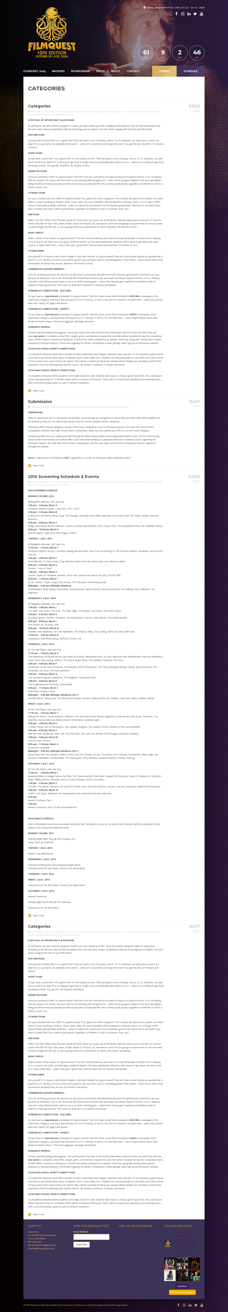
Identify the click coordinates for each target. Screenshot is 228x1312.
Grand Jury (101, 111)
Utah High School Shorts (62, 114)
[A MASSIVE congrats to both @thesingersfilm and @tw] (182, 1263)
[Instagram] (183, 14)
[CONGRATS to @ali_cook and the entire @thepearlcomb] (182, 1275)
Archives (58, 71)
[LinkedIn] (189, 14)
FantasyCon (60, 111)
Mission (110, 931)
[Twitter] (195, 14)
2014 (33, 111)
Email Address (81, 1231)
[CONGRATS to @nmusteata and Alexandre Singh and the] (170, 1275)
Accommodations (44, 481)
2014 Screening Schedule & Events (63, 476)
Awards (39, 111)
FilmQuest (72, 111)
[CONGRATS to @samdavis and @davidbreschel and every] (194, 1263)
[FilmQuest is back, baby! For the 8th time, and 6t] (170, 1263)
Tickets (31, 935)
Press (100, 71)
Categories (39, 106)
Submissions (153, 111)
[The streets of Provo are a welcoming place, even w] (194, 1275)
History (110, 111)
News (117, 111)
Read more (38, 391)
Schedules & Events (134, 481)
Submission (40, 401)
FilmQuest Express (86, 111)
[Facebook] (176, 14)
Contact (133, 71)
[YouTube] (201, 14)
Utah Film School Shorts (39, 114)
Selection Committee (136, 111)
